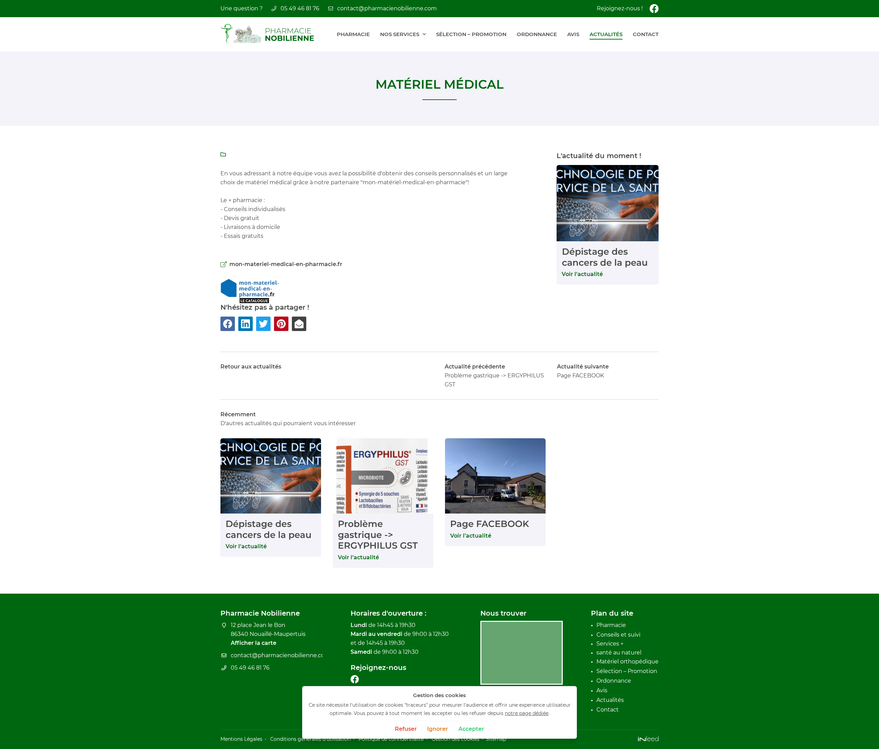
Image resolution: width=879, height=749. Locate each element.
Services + (610, 643)
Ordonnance (537, 34)
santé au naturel (618, 652)
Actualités (606, 34)
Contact (646, 34)
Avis (573, 34)
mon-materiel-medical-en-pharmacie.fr (285, 264)
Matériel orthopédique (627, 661)
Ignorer (437, 729)
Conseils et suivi (618, 634)
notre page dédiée (526, 713)
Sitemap (496, 739)
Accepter (471, 729)
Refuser (406, 729)
